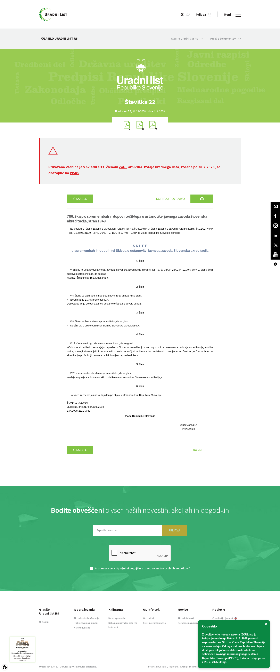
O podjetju (218, 618)
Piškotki (173, 666)
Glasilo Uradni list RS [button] (185, 38)
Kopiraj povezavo (170, 199)
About (230, 618)
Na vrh (198, 450)
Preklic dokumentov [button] (223, 38)
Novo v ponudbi (116, 618)
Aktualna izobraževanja (86, 618)
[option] (140, 102)
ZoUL (123, 167)
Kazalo (81, 199)
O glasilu (44, 621)
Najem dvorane (82, 627)
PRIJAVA (174, 530)
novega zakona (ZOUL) (235, 634)
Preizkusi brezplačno (154, 622)
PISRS (74, 173)
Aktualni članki (186, 618)
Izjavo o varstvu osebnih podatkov (165, 568)
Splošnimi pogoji (127, 568)
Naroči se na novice (188, 622)
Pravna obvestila (157, 666)
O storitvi (148, 618)
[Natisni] (201, 199)
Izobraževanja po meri (86, 622)
